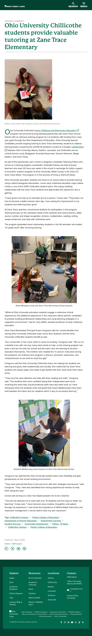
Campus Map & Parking (15, 603)
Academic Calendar (33, 583)
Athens (51, 578)
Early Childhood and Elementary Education (57, 130)
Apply (11, 578)
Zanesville (52, 599)
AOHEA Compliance (41, 612)
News (31, 589)
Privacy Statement (76, 614)
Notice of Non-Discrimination (58, 614)
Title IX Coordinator (60, 616)
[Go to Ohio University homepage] (15, 6)
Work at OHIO (34, 597)
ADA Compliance (26, 612)
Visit (11, 597)
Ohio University (19, 622)
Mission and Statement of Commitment (34, 614)
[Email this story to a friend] (18, 549)
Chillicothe (52, 582)
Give (11, 582)
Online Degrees (16, 593)
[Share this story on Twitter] (12, 548)
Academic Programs (13, 587)
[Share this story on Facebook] (6, 548)
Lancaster (52, 591)
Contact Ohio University (72, 596)
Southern (51, 595)
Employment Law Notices (58, 612)
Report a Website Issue (36, 603)
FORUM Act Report (75, 612)
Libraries (32, 593)
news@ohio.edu (76, 590)
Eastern (51, 586)
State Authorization (45, 616)
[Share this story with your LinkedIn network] (24, 548)
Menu (83, 5)
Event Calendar (35, 578)
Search (73, 6)
